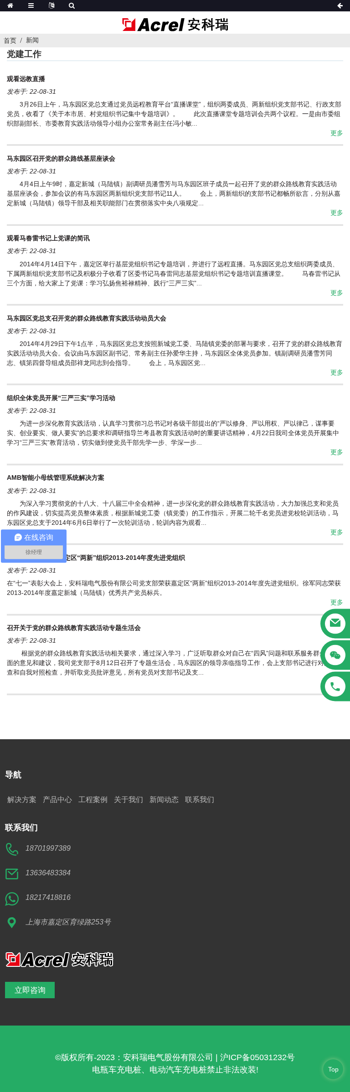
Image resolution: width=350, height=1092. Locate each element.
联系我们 (199, 799)
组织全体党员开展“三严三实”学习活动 (61, 397)
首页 (10, 40)
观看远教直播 (26, 78)
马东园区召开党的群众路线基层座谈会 (61, 158)
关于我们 (128, 799)
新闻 (32, 40)
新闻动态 (164, 799)
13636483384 (48, 873)
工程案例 (93, 799)
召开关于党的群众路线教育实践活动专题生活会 (74, 627)
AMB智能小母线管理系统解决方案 (55, 477)
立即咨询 (30, 990)
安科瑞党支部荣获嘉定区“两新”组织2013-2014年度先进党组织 (96, 557)
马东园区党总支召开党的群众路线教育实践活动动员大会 (86, 318)
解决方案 (21, 799)
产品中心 (57, 799)
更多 (336, 133)
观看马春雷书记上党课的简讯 (48, 238)
